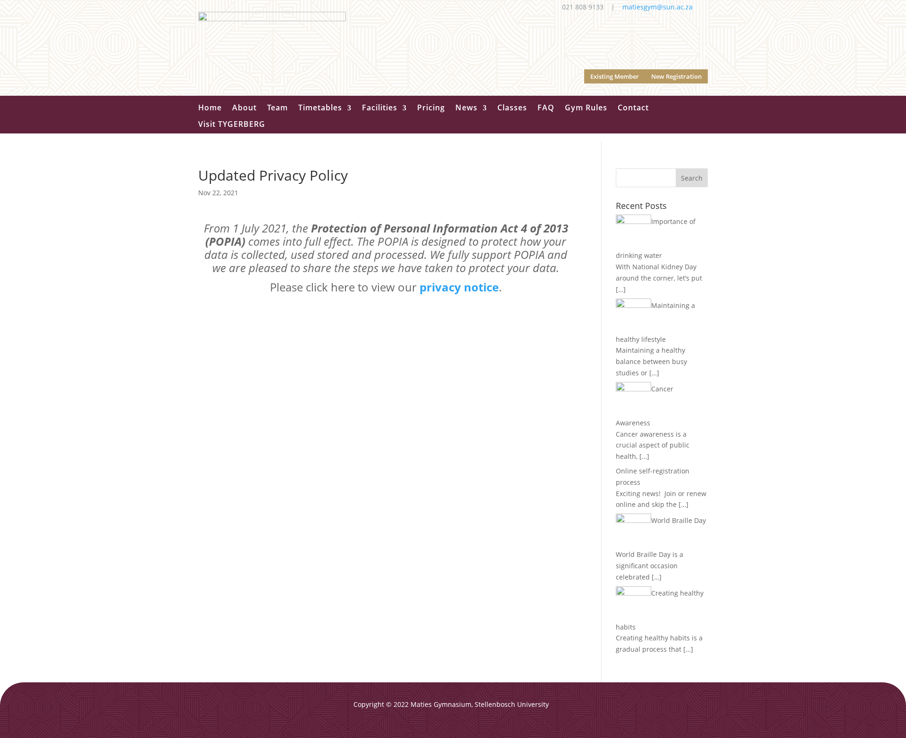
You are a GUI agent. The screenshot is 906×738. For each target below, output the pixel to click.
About (244, 108)
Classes (512, 108)
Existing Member (614, 76)
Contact (633, 108)
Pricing (431, 108)
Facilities (379, 108)
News (466, 108)
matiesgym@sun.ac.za (657, 6)
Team (277, 108)
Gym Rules (586, 108)
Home (210, 108)
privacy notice (459, 287)
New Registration (676, 76)
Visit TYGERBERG (231, 124)
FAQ (545, 108)
